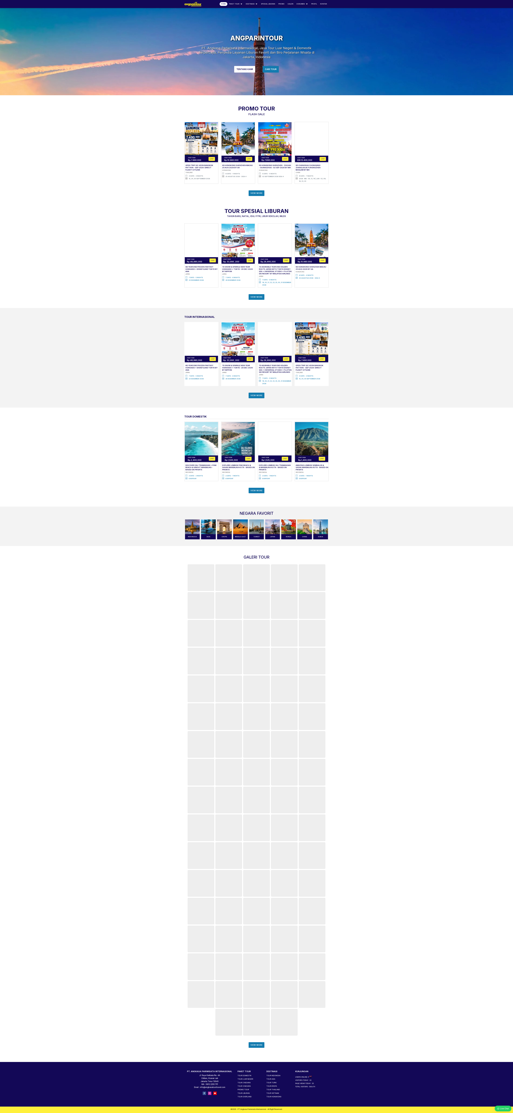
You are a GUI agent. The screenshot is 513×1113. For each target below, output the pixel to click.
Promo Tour (243, 1090)
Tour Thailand (273, 1090)
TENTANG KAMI (244, 69)
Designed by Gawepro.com (256, 1111)
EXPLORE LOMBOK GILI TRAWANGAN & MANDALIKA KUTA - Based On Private (275, 467)
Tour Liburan (244, 1093)
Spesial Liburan (268, 4)
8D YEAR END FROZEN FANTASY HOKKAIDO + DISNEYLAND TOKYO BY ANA (201, 269)
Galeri (290, 4)
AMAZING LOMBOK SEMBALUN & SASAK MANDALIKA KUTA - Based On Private (312, 467)
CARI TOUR (271, 69)
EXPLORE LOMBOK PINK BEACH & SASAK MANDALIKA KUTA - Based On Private (238, 467)
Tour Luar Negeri (245, 1079)
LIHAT (212, 159)
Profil (314, 4)
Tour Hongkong (273, 1097)
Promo (281, 4)
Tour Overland (245, 1097)
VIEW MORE (256, 193)
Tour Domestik (244, 1076)
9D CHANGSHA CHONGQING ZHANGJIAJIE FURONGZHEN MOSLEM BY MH (308, 167)
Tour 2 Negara (244, 1083)
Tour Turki (271, 1083)
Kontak (323, 4)
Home (223, 4)
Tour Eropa (271, 1086)
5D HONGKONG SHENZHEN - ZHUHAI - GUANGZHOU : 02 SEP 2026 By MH (275, 166)
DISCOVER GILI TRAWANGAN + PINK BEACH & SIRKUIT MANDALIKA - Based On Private (201, 467)
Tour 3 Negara (244, 1086)
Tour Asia (270, 1079)
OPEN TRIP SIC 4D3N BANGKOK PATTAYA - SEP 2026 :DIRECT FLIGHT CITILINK (199, 167)
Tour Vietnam (272, 1093)
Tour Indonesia (273, 1076)
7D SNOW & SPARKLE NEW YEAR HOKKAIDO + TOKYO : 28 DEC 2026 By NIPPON (237, 269)
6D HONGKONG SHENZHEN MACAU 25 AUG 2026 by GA (237, 166)
